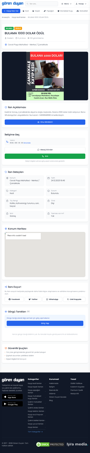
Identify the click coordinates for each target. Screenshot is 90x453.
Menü (66, 4)
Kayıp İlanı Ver (12, 11)
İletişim (52, 387)
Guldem (10, 38)
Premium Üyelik (77, 390)
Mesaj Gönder (46, 149)
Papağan (50, 11)
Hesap (81, 4)
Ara (46, 156)
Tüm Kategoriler (34, 431)
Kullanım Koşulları (77, 387)
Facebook (15, 299)
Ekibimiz (52, 393)
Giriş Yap (45, 323)
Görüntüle (26, 143)
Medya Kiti (75, 393)
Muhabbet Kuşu (66, 11)
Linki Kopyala (75, 299)
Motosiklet (84, 11)
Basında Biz (53, 390)
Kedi (27, 11)
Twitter (35, 299)
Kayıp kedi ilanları (19, 17)
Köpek (37, 11)
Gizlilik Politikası (76, 383)
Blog (51, 400)
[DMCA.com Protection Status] (50, 444)
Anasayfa (5, 17)
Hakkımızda (53, 383)
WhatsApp (53, 299)
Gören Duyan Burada (57, 397)
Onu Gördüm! (46, 122)
